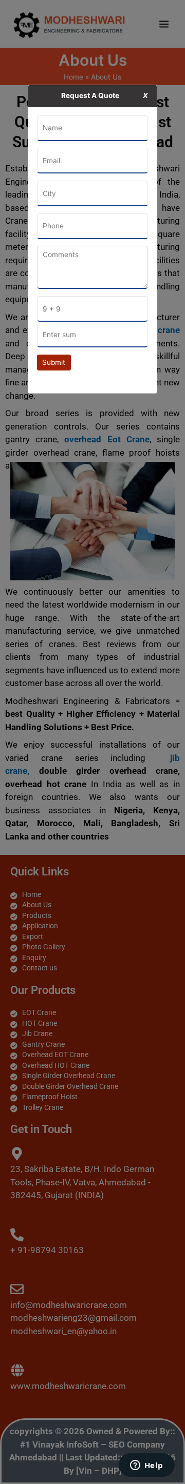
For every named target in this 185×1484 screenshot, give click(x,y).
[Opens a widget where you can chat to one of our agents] (146, 1466)
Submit (53, 362)
